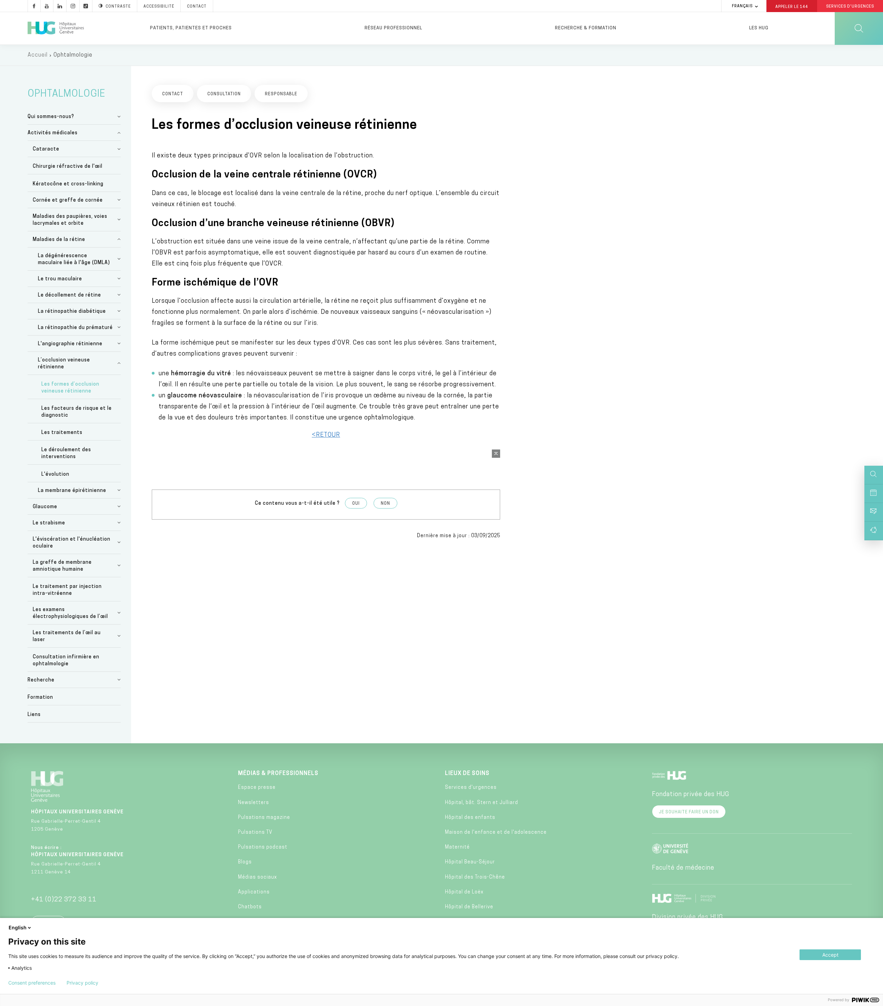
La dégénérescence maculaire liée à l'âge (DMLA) (74, 259)
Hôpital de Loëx (464, 892)
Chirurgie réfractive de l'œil (67, 166)
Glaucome (45, 507)
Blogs (245, 862)
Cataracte (46, 149)
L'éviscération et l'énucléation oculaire (71, 543)
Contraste (118, 7)
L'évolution (55, 474)
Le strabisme (49, 523)
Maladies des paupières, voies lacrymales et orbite (70, 220)
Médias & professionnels (278, 773)
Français (742, 6)
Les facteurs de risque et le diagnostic (76, 412)
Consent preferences (32, 983)
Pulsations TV (255, 832)
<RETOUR (326, 435)
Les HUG (758, 28)
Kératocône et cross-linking (68, 184)
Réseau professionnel (393, 28)
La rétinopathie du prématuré (75, 327)
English (18, 927)
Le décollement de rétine (69, 295)
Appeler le (791, 6)
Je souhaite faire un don (689, 812)
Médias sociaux (257, 877)
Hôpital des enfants (470, 817)
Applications (254, 892)
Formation (40, 697)
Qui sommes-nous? (51, 116)
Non (385, 504)
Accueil (38, 55)
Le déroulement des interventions (66, 453)
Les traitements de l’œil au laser (67, 636)
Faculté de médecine (683, 868)
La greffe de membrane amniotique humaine (62, 566)
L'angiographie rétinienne (70, 344)
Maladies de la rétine (59, 239)
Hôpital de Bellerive (469, 907)
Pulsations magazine (264, 817)
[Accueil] (56, 28)
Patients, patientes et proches (191, 28)
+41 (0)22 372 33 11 (64, 900)
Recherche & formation (585, 28)
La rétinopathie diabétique (72, 311)
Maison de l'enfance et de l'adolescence (496, 832)
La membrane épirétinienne (72, 490)
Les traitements (61, 432)
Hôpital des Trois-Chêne (475, 877)
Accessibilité (158, 7)
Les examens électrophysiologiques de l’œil (70, 613)
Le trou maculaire (60, 279)
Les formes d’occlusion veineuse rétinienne (70, 388)
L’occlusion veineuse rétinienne (64, 364)
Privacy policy (82, 983)
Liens (34, 714)
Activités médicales (53, 133)
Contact (197, 7)
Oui (356, 504)
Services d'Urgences (850, 7)
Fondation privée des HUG (690, 795)
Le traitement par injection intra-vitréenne (67, 590)
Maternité (457, 847)
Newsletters (253, 802)
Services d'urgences (471, 787)
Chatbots (250, 907)
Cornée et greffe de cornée (68, 200)
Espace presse (257, 787)
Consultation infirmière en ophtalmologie (66, 661)
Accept (830, 955)
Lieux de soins (467, 773)
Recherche (41, 680)
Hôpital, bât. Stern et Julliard (481, 802)
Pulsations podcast (262, 847)
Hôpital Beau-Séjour (470, 862)
